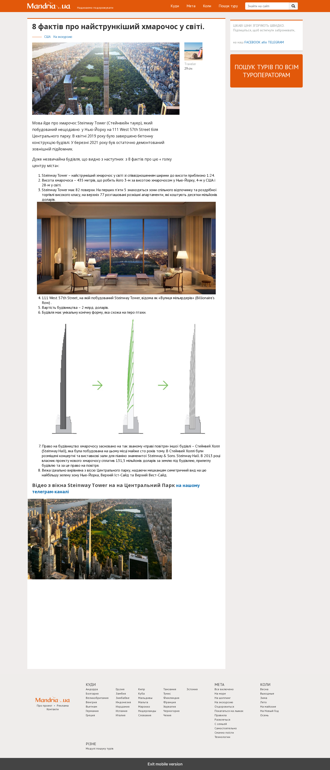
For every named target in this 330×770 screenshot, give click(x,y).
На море (220, 693)
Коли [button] (265, 684)
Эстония (192, 689)
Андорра (92, 689)
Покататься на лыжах (229, 711)
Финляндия (171, 698)
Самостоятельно (226, 728)
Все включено (224, 689)
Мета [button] (219, 684)
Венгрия (91, 702)
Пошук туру (228, 5)
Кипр (141, 689)
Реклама (63, 705)
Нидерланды (147, 711)
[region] (68, 626)
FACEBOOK (252, 42)
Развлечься (222, 719)
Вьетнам (91, 706)
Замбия (121, 693)
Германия (92, 711)
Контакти (53, 709)
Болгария (92, 693)
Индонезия (123, 702)
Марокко (144, 706)
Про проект (44, 705)
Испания (121, 711)
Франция (169, 702)
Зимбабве (122, 698)
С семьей (221, 724)
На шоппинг (223, 698)
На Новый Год (269, 711)
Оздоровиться (224, 706)
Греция (90, 715)
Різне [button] (91, 743)
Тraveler (190, 64)
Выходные (267, 693)
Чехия (167, 715)
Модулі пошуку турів (100, 748)
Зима (263, 698)
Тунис (167, 693)
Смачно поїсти (224, 732)
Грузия (120, 689)
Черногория (171, 711)
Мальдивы (145, 698)
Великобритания (97, 698)
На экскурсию (62, 37)
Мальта (143, 702)
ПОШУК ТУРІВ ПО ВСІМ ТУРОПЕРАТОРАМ (267, 71)
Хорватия (169, 706)
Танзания (169, 689)
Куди (175, 5)
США (47, 37)
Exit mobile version (165, 764)
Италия (120, 715)
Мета (191, 5)
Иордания (122, 706)
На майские (268, 706)
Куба (141, 693)
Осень (264, 715)
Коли (207, 5)
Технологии (222, 737)
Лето (263, 702)
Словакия (144, 715)
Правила (221, 715)
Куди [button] (91, 684)
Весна (264, 689)
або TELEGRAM (272, 42)
